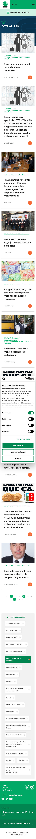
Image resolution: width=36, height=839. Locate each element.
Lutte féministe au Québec (15, 718)
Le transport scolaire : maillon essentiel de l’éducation (16, 351)
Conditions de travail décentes (13, 659)
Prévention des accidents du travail (16, 727)
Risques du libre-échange (15, 753)
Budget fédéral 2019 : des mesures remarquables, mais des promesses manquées (18, 294)
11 (19, 599)
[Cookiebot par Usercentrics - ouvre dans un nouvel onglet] (25, 378)
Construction (10, 674)
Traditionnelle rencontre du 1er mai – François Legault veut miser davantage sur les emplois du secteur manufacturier (17, 188)
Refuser (18, 459)
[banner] (5, 4)
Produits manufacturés (14, 735)
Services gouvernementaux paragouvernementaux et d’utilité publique (15, 770)
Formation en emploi (13, 705)
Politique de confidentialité (12, 795)
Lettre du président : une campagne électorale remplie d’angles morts (17, 574)
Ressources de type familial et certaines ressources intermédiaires (15, 744)
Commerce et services (14, 651)
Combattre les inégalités (14, 644)
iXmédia (22, 834)
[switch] (31, 419)
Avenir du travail (11, 637)
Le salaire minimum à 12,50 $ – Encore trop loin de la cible (17, 242)
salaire (8, 760)
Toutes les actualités (13, 623)
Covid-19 (9, 681)
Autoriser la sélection (18, 452)
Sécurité (21, 760)
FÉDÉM (8, 698)
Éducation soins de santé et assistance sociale (15, 690)
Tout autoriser (18, 446)
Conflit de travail (12, 667)
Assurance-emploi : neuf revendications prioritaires (17, 67)
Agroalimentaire (11, 630)
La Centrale (10, 712)
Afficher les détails (23, 439)
